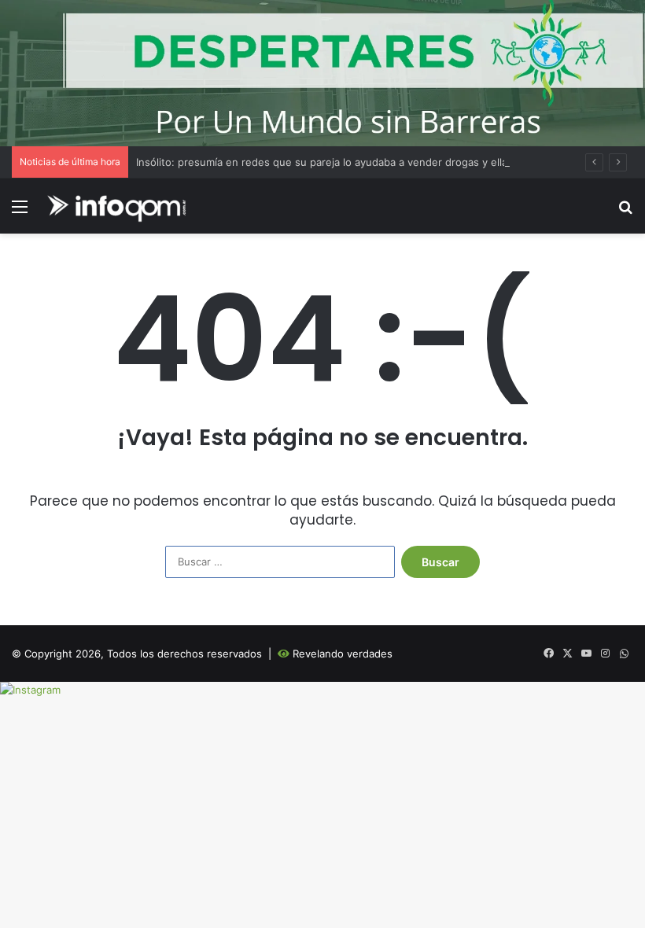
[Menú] (20, 212)
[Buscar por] (625, 212)
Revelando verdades (343, 653)
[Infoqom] (119, 206)
